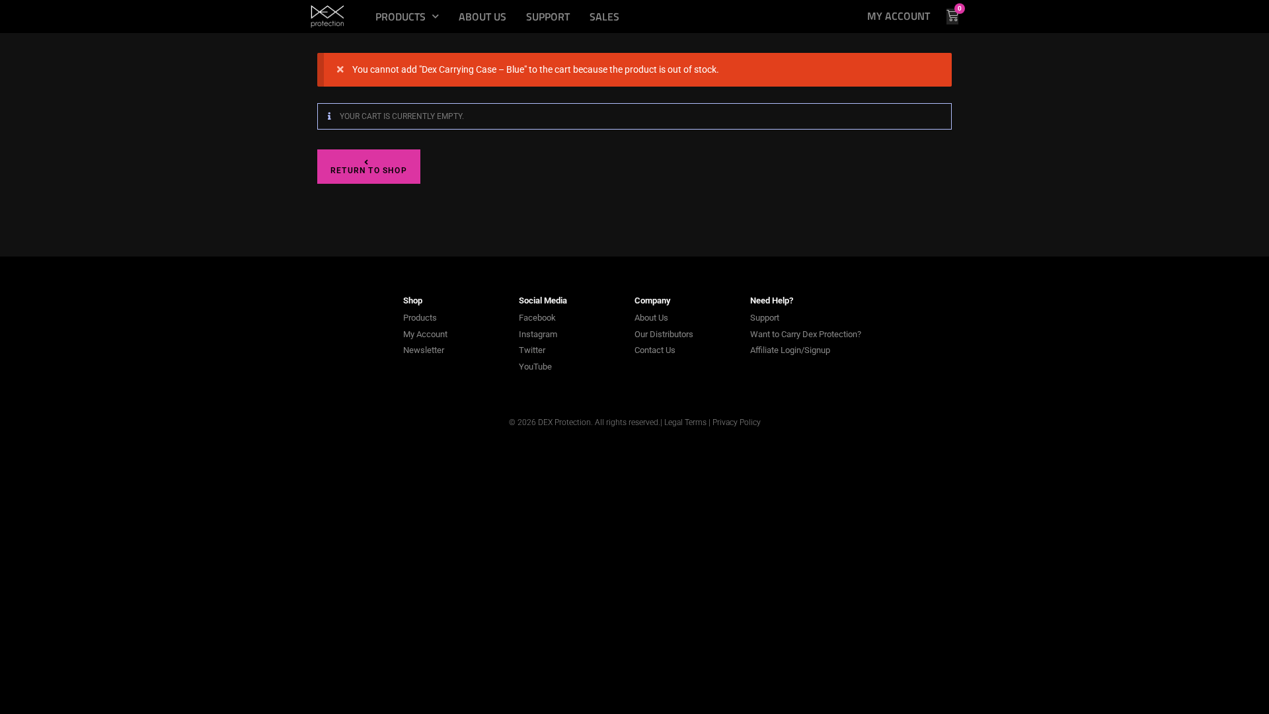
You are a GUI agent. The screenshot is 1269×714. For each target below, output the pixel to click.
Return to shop (368, 170)
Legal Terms (685, 422)
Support (548, 16)
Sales (604, 16)
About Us (482, 16)
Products (400, 16)
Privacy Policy (736, 422)
